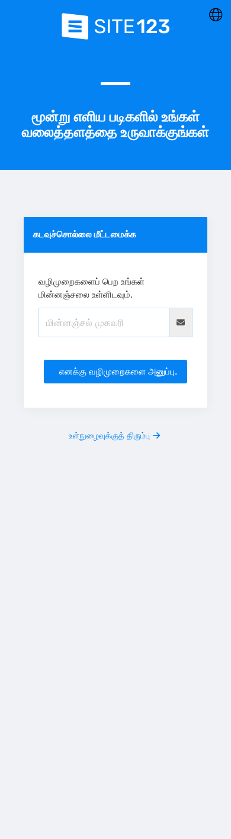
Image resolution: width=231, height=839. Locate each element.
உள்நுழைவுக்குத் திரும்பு (109, 435)
